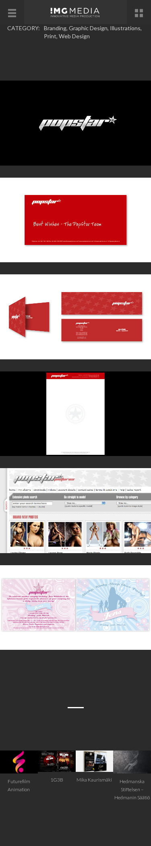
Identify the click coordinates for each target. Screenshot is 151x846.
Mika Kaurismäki (94, 780)
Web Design (74, 36)
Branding (55, 28)
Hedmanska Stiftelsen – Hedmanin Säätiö (132, 789)
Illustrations (125, 28)
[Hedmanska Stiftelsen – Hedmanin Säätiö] (132, 761)
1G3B (56, 780)
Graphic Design (88, 28)
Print (50, 36)
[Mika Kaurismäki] (95, 760)
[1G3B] (57, 760)
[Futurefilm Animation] (19, 761)
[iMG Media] (75, 12)
